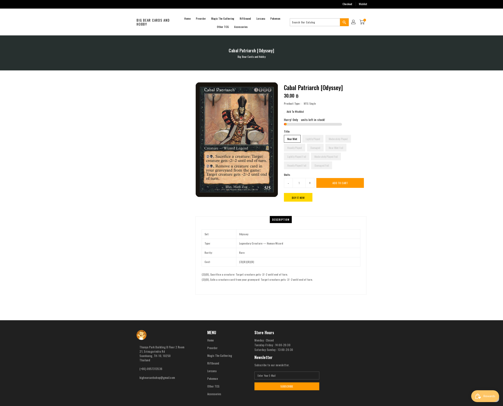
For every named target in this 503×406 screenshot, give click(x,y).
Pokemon (212, 378)
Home (210, 340)
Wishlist (363, 4)
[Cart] (362, 22)
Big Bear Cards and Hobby (153, 22)
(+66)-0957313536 (151, 368)
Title (287, 131)
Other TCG (213, 386)
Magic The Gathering (219, 355)
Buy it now (298, 198)
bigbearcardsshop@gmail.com (157, 377)
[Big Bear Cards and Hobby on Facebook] (131, 4)
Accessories (214, 394)
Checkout (347, 4)
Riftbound (213, 363)
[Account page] (354, 22)
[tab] (281, 219)
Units (287, 174)
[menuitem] (187, 18)
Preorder (212, 348)
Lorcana (212, 371)
